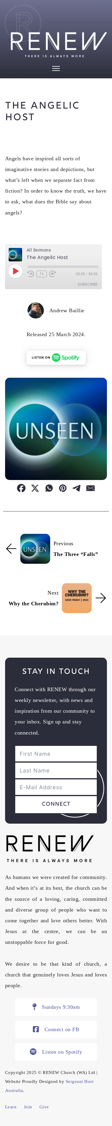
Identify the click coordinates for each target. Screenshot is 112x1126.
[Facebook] (21, 484)
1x (42, 274)
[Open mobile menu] (56, 68)
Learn (11, 1106)
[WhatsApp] (49, 484)
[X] (35, 484)
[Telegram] (76, 484)
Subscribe (88, 284)
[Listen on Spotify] (56, 357)
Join (28, 1106)
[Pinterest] (63, 484)
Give (44, 1106)
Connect (56, 804)
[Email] (90, 484)
